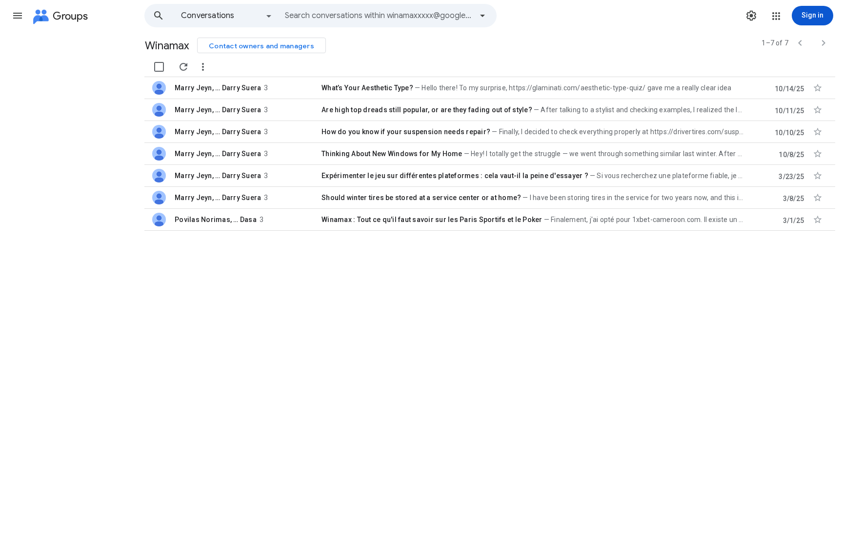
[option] (227, 15)
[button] (17, 15)
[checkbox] (159, 67)
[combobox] (378, 15)
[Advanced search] (482, 15)
